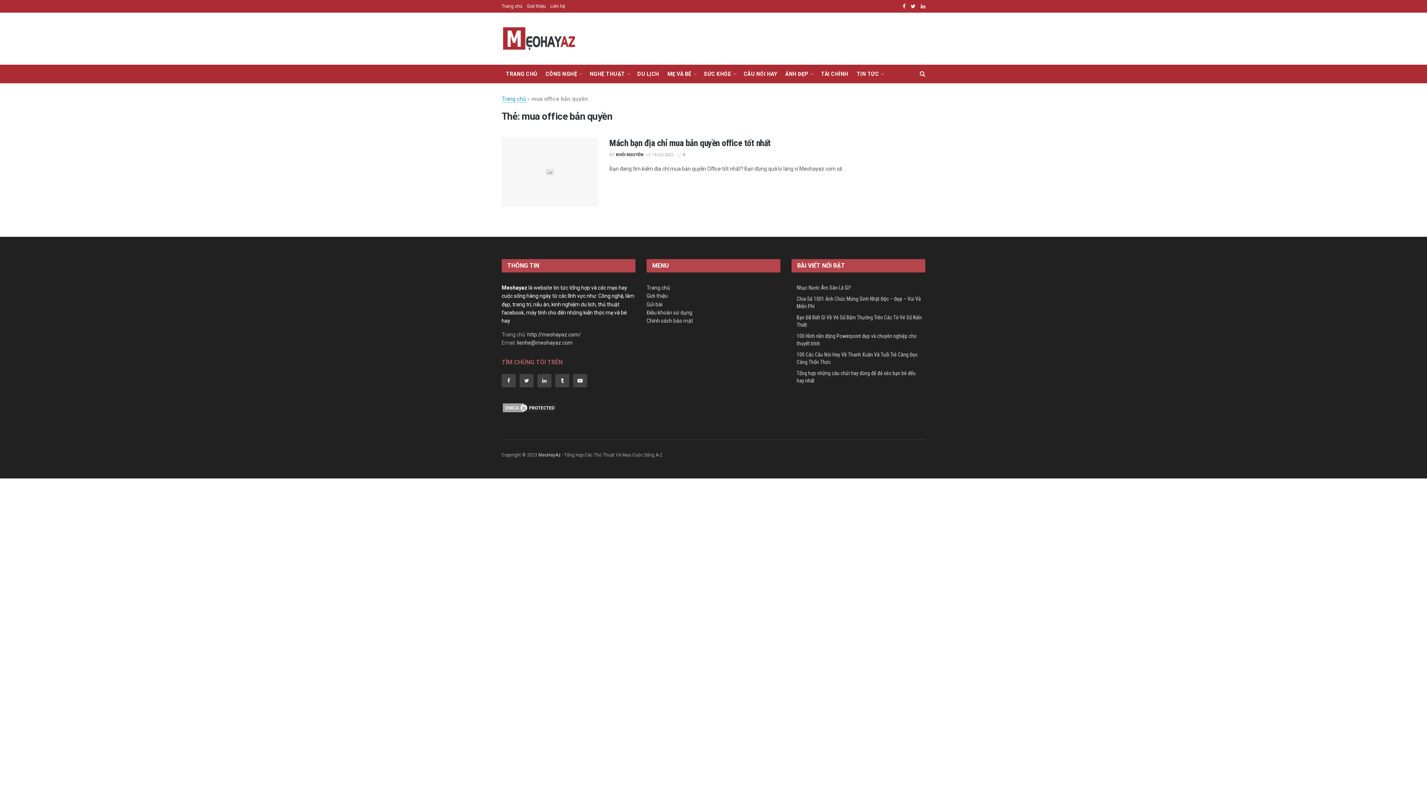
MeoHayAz (549, 455)
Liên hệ (557, 6)
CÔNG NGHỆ (561, 74)
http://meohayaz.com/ (554, 335)
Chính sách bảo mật (670, 321)
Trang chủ (512, 6)
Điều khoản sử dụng (669, 313)
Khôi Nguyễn (629, 154)
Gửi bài (655, 304)
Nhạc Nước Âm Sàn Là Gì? (824, 288)
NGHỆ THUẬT (607, 74)
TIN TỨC (868, 74)
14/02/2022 (662, 154)
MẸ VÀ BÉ (679, 74)
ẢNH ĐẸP (797, 74)
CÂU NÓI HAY (760, 74)
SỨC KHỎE (717, 74)
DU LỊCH (648, 74)
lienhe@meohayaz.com (545, 343)
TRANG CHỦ (521, 74)
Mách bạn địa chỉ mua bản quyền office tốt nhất (690, 143)
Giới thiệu (536, 6)
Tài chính (834, 74)
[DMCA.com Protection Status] (529, 407)
